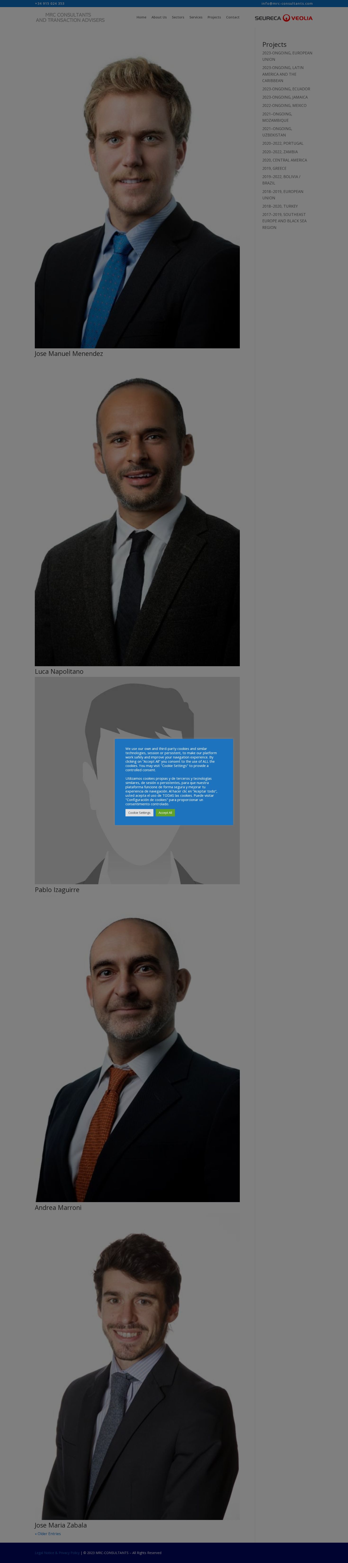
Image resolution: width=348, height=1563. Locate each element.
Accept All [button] (165, 812)
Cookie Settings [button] (139, 812)
